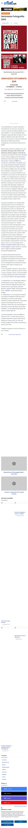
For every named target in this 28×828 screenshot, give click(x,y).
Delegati (4, 774)
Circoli (3, 777)
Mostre (4, 764)
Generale (4, 760)
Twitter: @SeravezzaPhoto (14, 95)
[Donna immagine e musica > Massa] (21, 506)
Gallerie (4, 769)
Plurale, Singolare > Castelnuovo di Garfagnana (6, 747)
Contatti (4, 779)
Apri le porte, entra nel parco (20, 636)
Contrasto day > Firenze (5, 621)
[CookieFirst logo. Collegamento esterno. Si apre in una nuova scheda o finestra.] (1, 808)
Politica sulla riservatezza (20, 806)
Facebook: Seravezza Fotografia (14, 97)
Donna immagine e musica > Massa (20, 513)
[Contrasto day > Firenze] (7, 560)
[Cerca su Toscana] (26, 3)
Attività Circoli (5, 762)
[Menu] (2, 3)
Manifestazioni (5, 13)
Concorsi (4, 772)
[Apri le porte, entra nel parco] (21, 630)
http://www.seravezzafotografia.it (14, 93)
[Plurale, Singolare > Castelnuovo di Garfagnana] (7, 685)
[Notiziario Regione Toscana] (10, 3)
